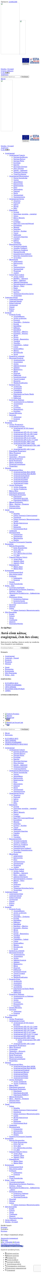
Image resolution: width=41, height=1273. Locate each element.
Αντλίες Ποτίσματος (16, 485)
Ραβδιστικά (17, 375)
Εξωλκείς (16, 320)
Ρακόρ (15, 288)
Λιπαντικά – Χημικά (12, 658)
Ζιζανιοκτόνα (17, 536)
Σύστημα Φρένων (19, 159)
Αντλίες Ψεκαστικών (16, 424)
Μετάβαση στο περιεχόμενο (10, 1244)
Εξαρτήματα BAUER (20, 498)
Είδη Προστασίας (11, 673)
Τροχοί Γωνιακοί (19, 379)
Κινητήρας (16, 163)
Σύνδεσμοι (17, 290)
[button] (12, 1246)
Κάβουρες (16, 328)
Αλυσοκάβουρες (19, 316)
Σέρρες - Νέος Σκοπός (12, 705)
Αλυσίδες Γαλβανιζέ (20, 248)
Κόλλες (11, 309)
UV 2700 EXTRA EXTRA (22, 553)
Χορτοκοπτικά (18, 269)
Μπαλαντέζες (17, 369)
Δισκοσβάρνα (18, 182)
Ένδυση (12, 616)
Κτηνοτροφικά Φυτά (20, 529)
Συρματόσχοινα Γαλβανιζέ (22, 254)
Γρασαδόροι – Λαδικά (20, 345)
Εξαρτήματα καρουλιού (17, 493)
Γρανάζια (16, 239)
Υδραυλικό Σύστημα (20, 172)
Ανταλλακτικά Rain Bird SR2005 (24, 474)
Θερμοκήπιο (9, 669)
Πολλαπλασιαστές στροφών (22, 284)
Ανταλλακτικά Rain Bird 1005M (24, 472)
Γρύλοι (15, 347)
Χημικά (11, 307)
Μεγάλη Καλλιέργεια (20, 523)
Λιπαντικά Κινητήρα (16, 299)
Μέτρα (15, 335)
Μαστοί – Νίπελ (18, 286)
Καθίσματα (17, 235)
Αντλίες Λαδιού (18, 276)
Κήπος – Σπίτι (9, 675)
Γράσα (11, 311)
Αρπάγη (16, 273)
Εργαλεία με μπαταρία (16, 356)
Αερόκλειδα (17, 386)
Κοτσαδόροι (17, 225)
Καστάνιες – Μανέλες (20, 331)
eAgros (3, 710)
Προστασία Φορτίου (16, 623)
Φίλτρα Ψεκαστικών (16, 459)
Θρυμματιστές (18, 409)
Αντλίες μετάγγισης (19, 318)
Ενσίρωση (12, 576)
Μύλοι (15, 371)
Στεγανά (16, 212)
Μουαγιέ (16, 227)
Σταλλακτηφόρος (15, 508)
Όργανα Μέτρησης (15, 413)
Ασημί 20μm (17, 559)
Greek (6, 1240)
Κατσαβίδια (17, 326)
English (10, 1242)
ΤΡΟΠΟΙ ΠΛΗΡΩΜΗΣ (13, 685)
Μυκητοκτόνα (18, 538)
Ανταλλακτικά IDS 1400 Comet (24, 443)
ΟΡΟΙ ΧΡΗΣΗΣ (10, 687)
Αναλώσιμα (17, 417)
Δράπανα (16, 367)
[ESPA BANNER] (30, 65)
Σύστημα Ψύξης (18, 161)
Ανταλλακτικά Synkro (20, 483)
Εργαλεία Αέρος (14, 385)
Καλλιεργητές (18, 263)
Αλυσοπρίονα (18, 362)
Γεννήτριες (17, 407)
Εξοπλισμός (13, 421)
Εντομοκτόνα (17, 534)
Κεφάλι (11, 614)
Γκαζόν (15, 521)
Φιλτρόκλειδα (18, 352)
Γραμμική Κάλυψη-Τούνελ (18, 557)
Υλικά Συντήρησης (19, 174)
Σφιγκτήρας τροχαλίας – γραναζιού (25, 214)
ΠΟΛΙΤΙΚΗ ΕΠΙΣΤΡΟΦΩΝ (15, 689)
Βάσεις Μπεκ (13, 491)
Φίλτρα (15, 206)
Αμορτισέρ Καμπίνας (20, 237)
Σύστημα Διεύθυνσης (20, 157)
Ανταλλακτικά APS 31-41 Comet (24, 438)
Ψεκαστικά (17, 271)
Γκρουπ (16, 220)
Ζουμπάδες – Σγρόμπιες (21, 322)
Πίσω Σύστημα (18, 168)
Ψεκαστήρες (13, 466)
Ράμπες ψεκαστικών (16, 462)
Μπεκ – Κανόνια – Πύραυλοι (19, 504)
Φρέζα (15, 193)
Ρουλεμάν (16, 203)
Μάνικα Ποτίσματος (16, 502)
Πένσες (16, 337)
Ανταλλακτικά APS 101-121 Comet (25, 432)
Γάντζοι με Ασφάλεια (20, 250)
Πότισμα (12, 606)
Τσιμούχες (16, 201)
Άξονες (15, 216)
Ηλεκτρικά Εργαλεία (16, 358)
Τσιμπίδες (16, 343)
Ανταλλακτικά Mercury (21, 477)
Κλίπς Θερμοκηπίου (20, 548)
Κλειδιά (16, 324)
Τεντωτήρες (17, 258)
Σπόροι (11, 512)
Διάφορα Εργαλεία (19, 366)
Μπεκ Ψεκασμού (15, 453)
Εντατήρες (16, 221)
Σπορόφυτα (17, 517)
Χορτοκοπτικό (18, 195)
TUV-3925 (17, 551)
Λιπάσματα (13, 531)
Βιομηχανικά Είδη (15, 244)
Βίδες (15, 208)
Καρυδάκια (17, 330)
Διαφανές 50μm (18, 563)
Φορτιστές (16, 381)
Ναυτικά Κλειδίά (19, 252)
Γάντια (11, 618)
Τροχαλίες (16, 242)
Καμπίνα (16, 165)
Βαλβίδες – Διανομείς (20, 278)
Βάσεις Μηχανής (19, 218)
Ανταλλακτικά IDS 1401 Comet (24, 449)
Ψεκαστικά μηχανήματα (17, 464)
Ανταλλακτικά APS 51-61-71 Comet (25, 440)
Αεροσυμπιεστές (19, 360)
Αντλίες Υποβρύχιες (20, 489)
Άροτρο (16, 180)
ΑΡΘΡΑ (8, 691)
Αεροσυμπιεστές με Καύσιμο (23, 402)
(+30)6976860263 (16, 703)
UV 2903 (16, 555)
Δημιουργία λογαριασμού (9, 1238)
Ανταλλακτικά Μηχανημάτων (19, 176)
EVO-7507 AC (18, 550)
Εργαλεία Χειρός (15, 314)
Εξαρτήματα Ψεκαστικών (17, 451)
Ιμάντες (16, 204)
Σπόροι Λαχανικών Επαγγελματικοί (25, 515)
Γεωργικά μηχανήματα (16, 587)
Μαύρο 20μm (18, 567)
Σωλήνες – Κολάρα (19, 231)
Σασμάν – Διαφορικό (20, 170)
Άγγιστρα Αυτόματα (20, 246)
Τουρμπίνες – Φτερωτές (17, 457)
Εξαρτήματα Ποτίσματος (17, 495)
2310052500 (13, 2)
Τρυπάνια (16, 341)
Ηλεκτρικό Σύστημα (20, 167)
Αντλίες (16, 364)
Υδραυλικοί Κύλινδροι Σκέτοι (23, 294)
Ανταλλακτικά (10, 656)
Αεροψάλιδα (17, 392)
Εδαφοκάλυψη (14, 565)
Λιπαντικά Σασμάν (15, 301)
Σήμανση (12, 622)
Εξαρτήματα (13, 210)
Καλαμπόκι (17, 527)
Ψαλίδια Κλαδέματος (20, 383)
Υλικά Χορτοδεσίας (16, 584)
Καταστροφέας (18, 185)
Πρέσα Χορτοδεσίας (20, 178)
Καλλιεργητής (18, 184)
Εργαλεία (16, 419)
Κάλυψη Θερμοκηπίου (16, 546)
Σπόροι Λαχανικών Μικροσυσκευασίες (26, 519)
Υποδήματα (13, 620)
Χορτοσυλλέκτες (19, 267)
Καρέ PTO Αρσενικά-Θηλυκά (23, 223)
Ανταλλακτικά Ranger (20, 481)
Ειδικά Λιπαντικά (15, 303)
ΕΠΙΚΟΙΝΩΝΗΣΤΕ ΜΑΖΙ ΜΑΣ (16, 707)
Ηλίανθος (16, 514)
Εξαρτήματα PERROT (21, 500)
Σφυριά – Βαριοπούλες (21, 339)
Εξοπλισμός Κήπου (15, 597)
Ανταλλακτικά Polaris (20, 479)
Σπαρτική (16, 191)
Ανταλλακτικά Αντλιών (17, 426)
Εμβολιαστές (17, 578)
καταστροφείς (18, 261)
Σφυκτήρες (17, 229)
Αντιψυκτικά (13, 305)
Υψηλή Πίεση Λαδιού (16, 275)
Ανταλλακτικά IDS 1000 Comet (24, 441)
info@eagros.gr (12, 701)
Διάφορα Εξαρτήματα (20, 282)
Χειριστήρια (17, 295)
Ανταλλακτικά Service (16, 199)
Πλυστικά (16, 373)
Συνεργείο (12, 415)
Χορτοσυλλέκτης (19, 197)
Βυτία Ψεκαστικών (15, 460)
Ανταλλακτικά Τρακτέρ (17, 155)
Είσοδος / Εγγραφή (11, 1222)
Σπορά (7, 667)
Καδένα (16, 240)
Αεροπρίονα (17, 388)
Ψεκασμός (8, 662)
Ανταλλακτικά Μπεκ (16, 470)
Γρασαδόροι (17, 390)
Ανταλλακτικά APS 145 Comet (23, 436)
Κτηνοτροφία (9, 671)
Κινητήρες (16, 411)
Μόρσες (16, 350)
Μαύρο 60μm (18, 569)
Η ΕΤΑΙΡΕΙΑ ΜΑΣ (11, 683)
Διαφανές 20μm (18, 561)
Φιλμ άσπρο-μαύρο (15, 574)
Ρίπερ (15, 187)
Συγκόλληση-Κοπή (19, 377)
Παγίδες (16, 540)
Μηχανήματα (13, 259)
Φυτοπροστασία (14, 532)
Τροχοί (15, 233)
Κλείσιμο (4, 1227)
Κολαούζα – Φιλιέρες (20, 333)
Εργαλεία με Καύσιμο (16, 400)
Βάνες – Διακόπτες (19, 280)
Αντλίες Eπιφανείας (19, 487)
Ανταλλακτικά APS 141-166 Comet (25, 434)
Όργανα (12, 582)
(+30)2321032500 (26, 699)
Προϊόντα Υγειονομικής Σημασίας (20, 542)
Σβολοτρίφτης (18, 189)
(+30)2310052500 (13, 699)
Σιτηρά (15, 525)
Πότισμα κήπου (14, 506)
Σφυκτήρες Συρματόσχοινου (22, 256)
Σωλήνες (16, 292)
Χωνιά (15, 354)
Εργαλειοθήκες (18, 349)
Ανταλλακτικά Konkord (21, 476)
